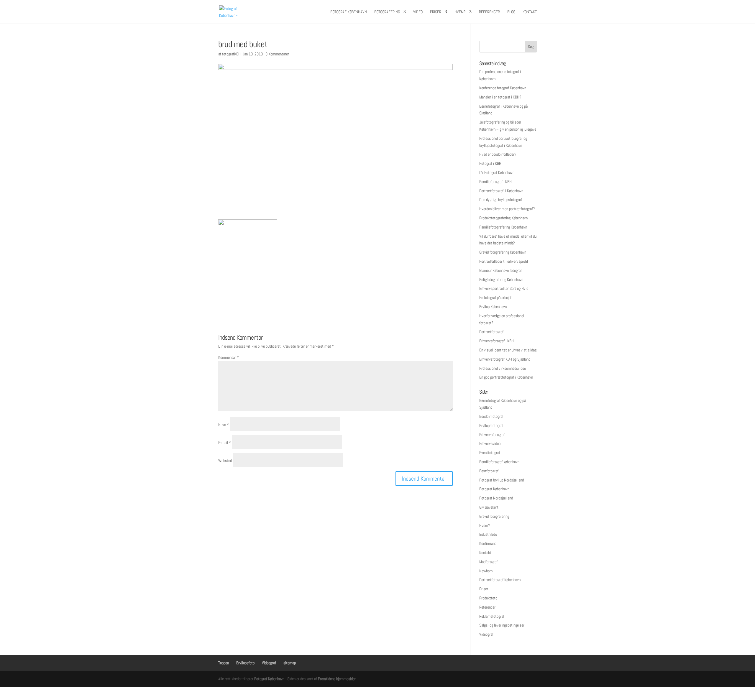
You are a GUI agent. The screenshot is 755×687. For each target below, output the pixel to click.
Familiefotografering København (503, 227)
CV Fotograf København (496, 172)
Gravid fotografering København (502, 252)
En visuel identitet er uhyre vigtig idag (507, 350)
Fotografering (387, 12)
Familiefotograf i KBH (495, 181)
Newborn (486, 570)
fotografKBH (231, 54)
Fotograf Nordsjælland (496, 498)
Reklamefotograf (491, 616)
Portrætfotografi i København (501, 190)
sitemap (289, 662)
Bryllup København (493, 306)
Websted (225, 460)
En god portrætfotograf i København (506, 377)
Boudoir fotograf (491, 416)
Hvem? (460, 12)
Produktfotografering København (503, 218)
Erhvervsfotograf (492, 434)
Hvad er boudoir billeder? (497, 154)
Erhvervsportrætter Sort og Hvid (503, 288)
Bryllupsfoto (245, 662)
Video (418, 12)
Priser (435, 12)
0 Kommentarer (277, 54)
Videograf (486, 634)
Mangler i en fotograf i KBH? (500, 97)
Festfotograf (488, 471)
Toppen (223, 662)
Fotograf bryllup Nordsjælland (501, 480)
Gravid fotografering (494, 516)
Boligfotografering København (501, 279)
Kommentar (228, 357)
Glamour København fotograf (500, 270)
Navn (223, 424)
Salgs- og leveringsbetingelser (501, 625)
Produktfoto (488, 598)
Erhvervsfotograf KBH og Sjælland (504, 359)
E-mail (224, 442)
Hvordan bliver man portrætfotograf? (507, 208)
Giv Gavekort (488, 507)
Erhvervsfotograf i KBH (496, 341)
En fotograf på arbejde (495, 297)
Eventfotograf (489, 452)
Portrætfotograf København (500, 579)
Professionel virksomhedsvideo (502, 368)
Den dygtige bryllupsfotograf (500, 199)
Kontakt (530, 12)
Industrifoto (488, 534)
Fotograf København (348, 12)
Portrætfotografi (491, 331)
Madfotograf (488, 561)
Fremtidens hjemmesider (337, 678)
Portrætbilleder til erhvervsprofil (503, 261)
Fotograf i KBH (490, 163)
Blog (511, 12)
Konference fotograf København (502, 88)
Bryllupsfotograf (491, 425)
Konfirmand (487, 543)
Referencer (489, 12)
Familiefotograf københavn (499, 461)
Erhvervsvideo (489, 443)
